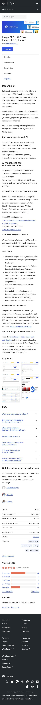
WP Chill (10, 495)
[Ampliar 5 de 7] (17, 401)
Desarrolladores (8, 645)
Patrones (25, 631)
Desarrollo (8, 73)
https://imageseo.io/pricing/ (20, 326)
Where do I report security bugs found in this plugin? (12, 459)
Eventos (25, 642)
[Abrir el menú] (37, 3)
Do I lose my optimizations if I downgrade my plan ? (12, 421)
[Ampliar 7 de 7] (36, 379)
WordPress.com (9, 656)
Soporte (7, 79)
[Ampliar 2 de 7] (17, 377)
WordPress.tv (8, 649)
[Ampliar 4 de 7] (17, 395)
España (10, 676)
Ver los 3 (36, 537)
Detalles (7, 57)
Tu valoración (7, 592)
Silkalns (9, 502)
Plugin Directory (7, 9)
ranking (35, 546)
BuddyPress (8, 667)
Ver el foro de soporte (10, 607)
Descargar (7, 49)
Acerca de (6, 620)
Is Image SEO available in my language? (11, 451)
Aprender (5, 638)
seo (27, 550)
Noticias (5, 624)
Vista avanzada (8, 556)
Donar (25, 645)
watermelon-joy (11, 43)
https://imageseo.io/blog (11, 230)
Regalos (26, 649)
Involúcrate (26, 638)
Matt (5, 660)
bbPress (6, 663)
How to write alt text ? (11, 437)
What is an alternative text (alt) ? (15, 414)
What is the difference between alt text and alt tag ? (13, 429)
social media (34, 550)
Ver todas (35, 592)
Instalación (8, 68)
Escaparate (26, 620)
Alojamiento (6, 627)
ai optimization (33, 541)
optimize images (26, 546)
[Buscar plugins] (24, 17)
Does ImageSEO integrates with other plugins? (12, 443)
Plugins (24, 627)
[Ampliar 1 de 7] (17, 365)
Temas (24, 624)
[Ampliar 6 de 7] (36, 365)
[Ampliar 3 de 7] (17, 389)
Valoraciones (9, 63)
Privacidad (6, 631)
